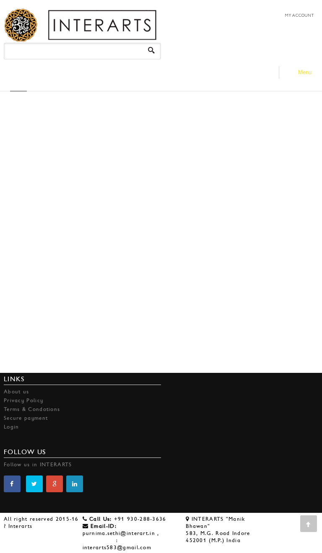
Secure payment (26, 418)
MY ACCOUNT (299, 15)
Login (11, 427)
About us (16, 391)
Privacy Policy (23, 400)
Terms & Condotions (32, 409)
